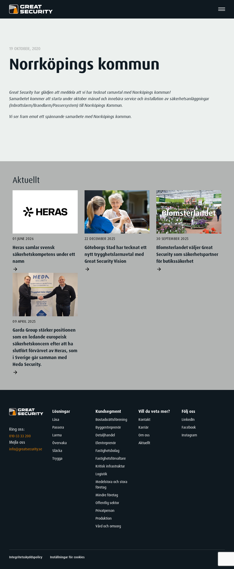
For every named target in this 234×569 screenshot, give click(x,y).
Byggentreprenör (108, 427)
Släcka (57, 450)
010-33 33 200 (20, 436)
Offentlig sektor (107, 502)
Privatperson (105, 510)
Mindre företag (107, 495)
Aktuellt (144, 442)
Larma (57, 435)
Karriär (143, 427)
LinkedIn (188, 419)
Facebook (189, 427)
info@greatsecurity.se (25, 449)
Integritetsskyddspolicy (26, 557)
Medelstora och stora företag (111, 484)
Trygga (57, 458)
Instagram (189, 435)
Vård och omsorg (108, 526)
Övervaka (59, 442)
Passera (58, 427)
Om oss (144, 435)
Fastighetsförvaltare (111, 458)
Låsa (55, 419)
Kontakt (144, 419)
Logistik (101, 474)
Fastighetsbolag (107, 450)
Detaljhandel (105, 435)
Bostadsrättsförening (111, 419)
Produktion (104, 518)
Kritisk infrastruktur (110, 466)
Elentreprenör (106, 442)
